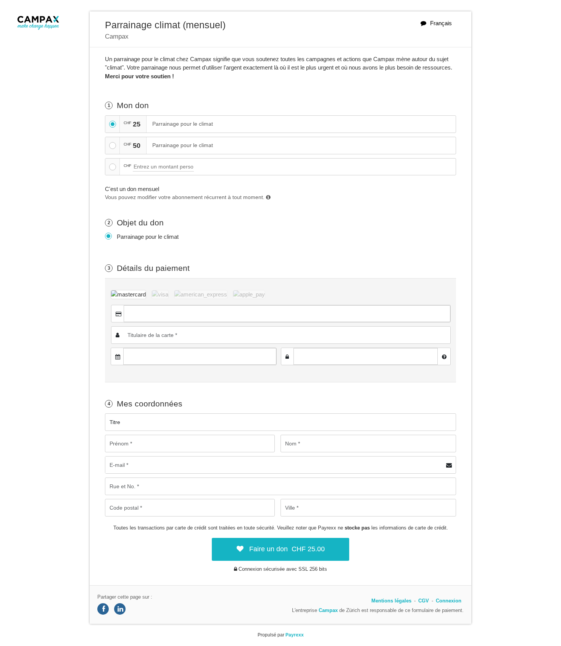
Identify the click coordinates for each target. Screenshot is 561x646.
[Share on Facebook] (103, 609)
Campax (328, 610)
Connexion (448, 601)
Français (441, 23)
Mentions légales (391, 601)
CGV (423, 601)
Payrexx (294, 635)
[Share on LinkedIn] (120, 609)
